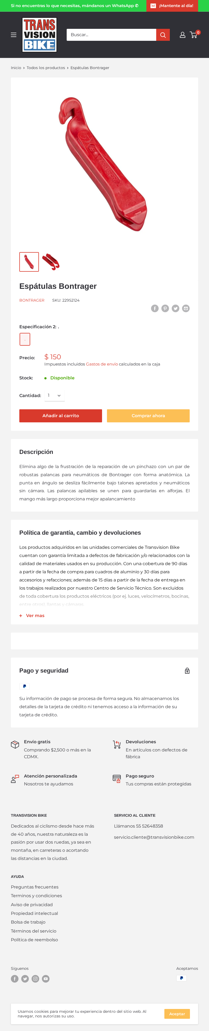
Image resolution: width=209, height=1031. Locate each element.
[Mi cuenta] (182, 35)
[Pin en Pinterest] (165, 308)
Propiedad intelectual (34, 913)
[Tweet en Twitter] (175, 308)
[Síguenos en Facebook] (15, 979)
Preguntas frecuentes (35, 887)
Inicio (16, 67)
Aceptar (177, 1013)
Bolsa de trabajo (28, 922)
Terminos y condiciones (36, 895)
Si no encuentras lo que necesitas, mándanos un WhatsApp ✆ (75, 5)
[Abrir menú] (13, 35)
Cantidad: (30, 395)
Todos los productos (46, 67)
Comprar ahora (148, 415)
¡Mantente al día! (176, 5)
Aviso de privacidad (32, 904)
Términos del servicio (33, 931)
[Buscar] (163, 35)
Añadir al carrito (60, 415)
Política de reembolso (34, 939)
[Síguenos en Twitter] (25, 979)
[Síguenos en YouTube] (46, 979)
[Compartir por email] (186, 308)
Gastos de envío (102, 364)
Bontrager (31, 300)
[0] (193, 35)
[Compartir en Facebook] (155, 308)
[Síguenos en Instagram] (35, 979)
